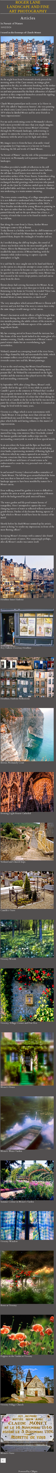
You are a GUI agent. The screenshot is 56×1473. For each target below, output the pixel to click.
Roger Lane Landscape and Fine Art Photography (28, 6)
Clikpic (33, 1471)
